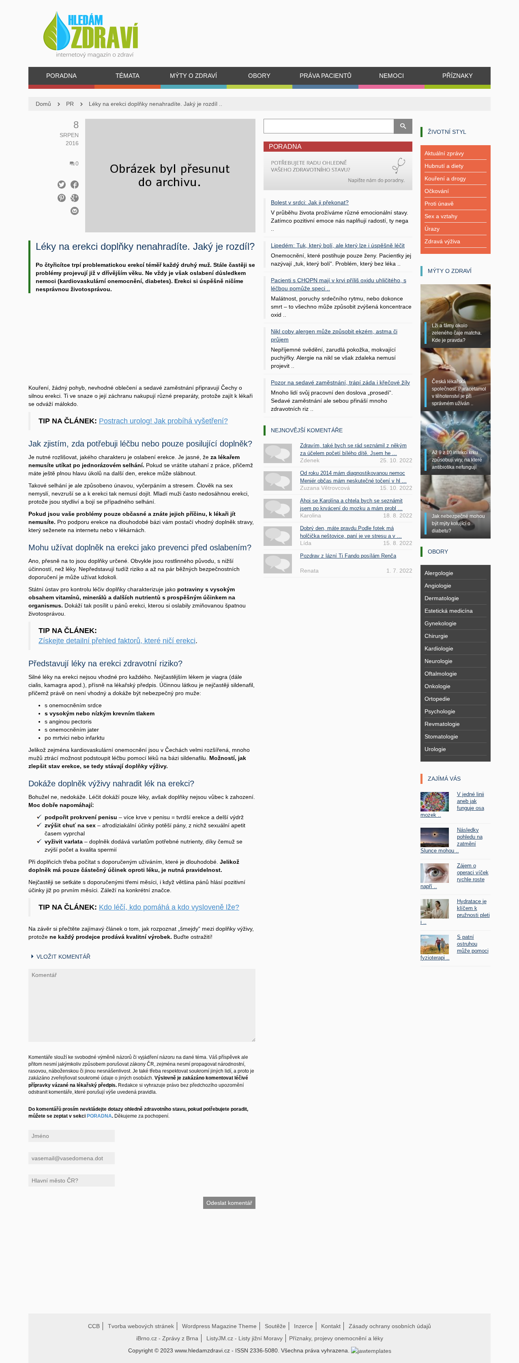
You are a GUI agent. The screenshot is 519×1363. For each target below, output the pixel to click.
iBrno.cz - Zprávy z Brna (167, 1338)
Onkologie (437, 686)
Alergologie (439, 573)
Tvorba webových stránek (141, 1326)
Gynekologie (441, 623)
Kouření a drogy (445, 178)
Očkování (437, 191)
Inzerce (303, 1326)
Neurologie (439, 661)
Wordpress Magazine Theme (219, 1326)
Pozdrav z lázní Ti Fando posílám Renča (348, 556)
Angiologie (438, 585)
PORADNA (99, 1116)
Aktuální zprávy (444, 153)
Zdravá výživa (442, 241)
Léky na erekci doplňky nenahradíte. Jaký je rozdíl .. (155, 104)
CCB (94, 1326)
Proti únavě (439, 203)
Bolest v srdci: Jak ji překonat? (310, 202)
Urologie (435, 749)
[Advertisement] (141, 349)
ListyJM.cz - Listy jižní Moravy (244, 1338)
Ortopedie (437, 698)
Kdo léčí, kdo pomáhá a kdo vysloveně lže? (169, 907)
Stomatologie (441, 736)
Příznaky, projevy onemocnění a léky (336, 1338)
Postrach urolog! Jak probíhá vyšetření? (163, 421)
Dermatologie (442, 598)
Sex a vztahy (441, 216)
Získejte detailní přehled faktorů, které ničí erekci (117, 641)
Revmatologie (442, 724)
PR (70, 104)
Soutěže (275, 1326)
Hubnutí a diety (444, 166)
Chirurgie (436, 636)
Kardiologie (439, 648)
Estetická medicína (449, 610)
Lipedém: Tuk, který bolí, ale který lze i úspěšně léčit (338, 245)
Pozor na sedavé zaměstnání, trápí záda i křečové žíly (340, 382)
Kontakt (331, 1326)
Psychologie (440, 711)
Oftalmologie (441, 673)
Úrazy (432, 228)
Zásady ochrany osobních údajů (390, 1326)
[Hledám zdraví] (101, 32)
